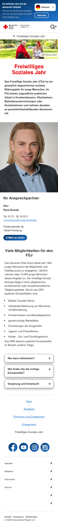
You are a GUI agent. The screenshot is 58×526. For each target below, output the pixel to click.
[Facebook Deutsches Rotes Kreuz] (12, 447)
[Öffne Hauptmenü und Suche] (53, 27)
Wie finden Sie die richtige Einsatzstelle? (23, 371)
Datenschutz (31, 516)
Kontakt (8, 516)
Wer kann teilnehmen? (21, 358)
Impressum (18, 516)
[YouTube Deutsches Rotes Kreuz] (23, 447)
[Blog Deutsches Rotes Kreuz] (45, 447)
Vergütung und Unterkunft (23, 384)
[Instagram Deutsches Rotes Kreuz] (34, 447)
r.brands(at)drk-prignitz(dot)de (20, 220)
